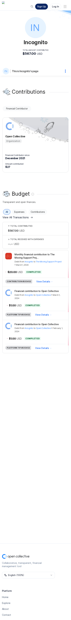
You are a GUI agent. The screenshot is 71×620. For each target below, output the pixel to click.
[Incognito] (7, 71)
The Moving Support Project (49, 261)
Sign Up (41, 6)
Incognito (29, 261)
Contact (6, 614)
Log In (55, 6)
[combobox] (28, 575)
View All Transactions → (17, 217)
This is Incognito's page (25, 71)
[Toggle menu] (65, 7)
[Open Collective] (9, 126)
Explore (6, 603)
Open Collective (43, 295)
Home (5, 597)
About (5, 609)
